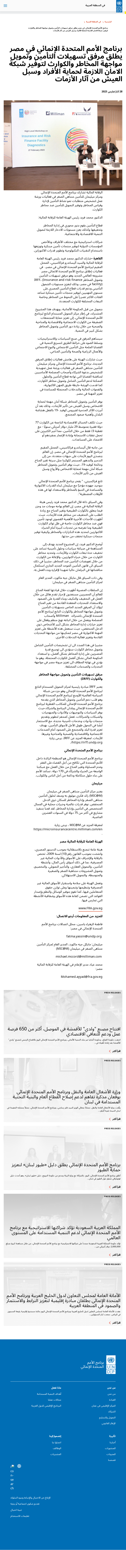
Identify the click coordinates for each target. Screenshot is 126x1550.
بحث (11, 6)
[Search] (12, 1477)
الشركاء (112, 1411)
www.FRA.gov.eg (90, 908)
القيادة (112, 1399)
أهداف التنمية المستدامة (49, 1394)
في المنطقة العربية (95, 5)
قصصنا (112, 1460)
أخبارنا (113, 1442)
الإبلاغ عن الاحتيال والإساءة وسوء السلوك (30, 1497)
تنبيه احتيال (16, 1510)
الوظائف (57, 1448)
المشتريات (55, 1454)
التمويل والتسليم (107, 1417)
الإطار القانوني (109, 1423)
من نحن (112, 1394)
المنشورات (110, 1448)
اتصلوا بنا (56, 1442)
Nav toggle (5, 6)
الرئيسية (108, 22)
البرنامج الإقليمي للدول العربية (46, 1405)
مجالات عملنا (54, 1399)
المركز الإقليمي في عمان (104, 1405)
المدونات (111, 1454)
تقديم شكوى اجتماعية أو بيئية (24, 1503)
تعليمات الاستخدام (19, 1516)
